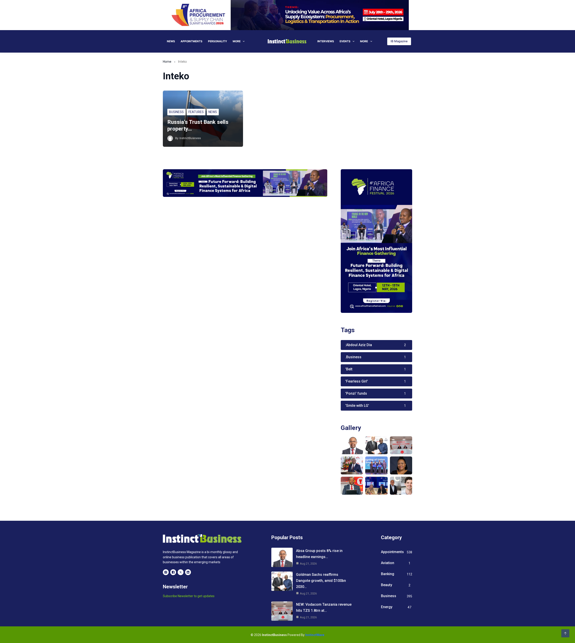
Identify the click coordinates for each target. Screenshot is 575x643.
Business (176, 112)
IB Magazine (399, 41)
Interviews (325, 41)
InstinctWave (314, 635)
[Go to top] (565, 633)
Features (196, 112)
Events (345, 41)
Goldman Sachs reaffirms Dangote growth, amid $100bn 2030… (321, 580)
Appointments (191, 41)
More (237, 41)
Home (167, 61)
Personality (217, 41)
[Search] (381, 41)
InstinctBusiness (190, 138)
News (171, 41)
